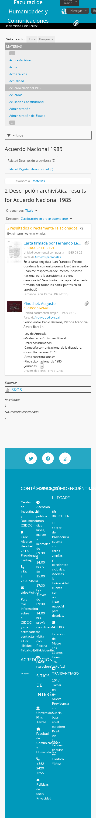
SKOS (16, 389)
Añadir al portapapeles (86, 243)
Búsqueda (46, 39)
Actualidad (16, 81)
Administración (19, 109)
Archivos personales (47, 257)
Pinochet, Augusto (40, 303)
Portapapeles (76, 23)
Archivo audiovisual (47, 317)
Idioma (64, 11)
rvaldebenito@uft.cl (50, 666)
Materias (39, 181)
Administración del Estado (27, 116)
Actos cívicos (18, 74)
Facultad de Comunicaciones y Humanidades (48, 742)
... (12, 53)
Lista (32, 39)
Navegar (76, 11)
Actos (13, 67)
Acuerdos (15, 95)
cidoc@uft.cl (30, 592)
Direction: (12, 219)
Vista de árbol (15, 39)
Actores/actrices (20, 60)
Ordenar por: (15, 210)
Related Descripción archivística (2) (31, 160)
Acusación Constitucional (26, 102)
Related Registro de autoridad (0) (30, 169)
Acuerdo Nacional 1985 (25, 88)
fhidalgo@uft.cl (32, 650)
